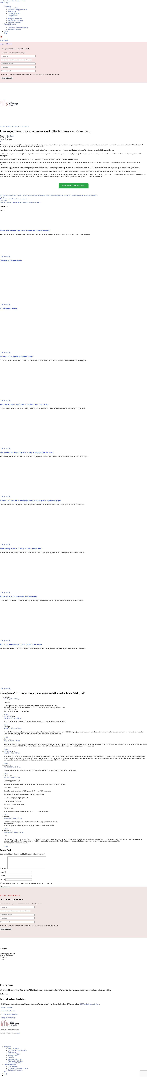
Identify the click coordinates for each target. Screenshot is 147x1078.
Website (2, 879)
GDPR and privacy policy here (89, 1004)
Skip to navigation (6, 1)
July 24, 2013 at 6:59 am (12, 777)
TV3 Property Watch (8, 308)
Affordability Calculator (15, 20)
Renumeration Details (8, 1011)
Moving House (13, 15)
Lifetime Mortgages (14, 13)
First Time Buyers (13, 8)
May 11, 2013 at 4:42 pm (12, 741)
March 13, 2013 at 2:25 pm (12, 728)
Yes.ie (18, 1033)
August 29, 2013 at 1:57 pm (13, 818)
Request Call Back (6, 44)
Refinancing (12, 11)
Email (2, 876)
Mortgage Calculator (14, 22)
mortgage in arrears (28, 195)
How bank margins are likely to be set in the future (21, 644)
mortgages (25, 126)
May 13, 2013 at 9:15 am (12, 753)
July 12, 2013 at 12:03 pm (12, 767)
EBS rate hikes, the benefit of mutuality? (16, 356)
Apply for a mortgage (73, 186)
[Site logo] (4, 3)
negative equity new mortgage (69, 195)
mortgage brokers (5, 126)
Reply (6, 714)
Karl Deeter (10, 136)
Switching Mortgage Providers (17, 10)
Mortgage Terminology (8, 1017)
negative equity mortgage (52, 195)
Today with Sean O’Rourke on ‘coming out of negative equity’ (25, 230)
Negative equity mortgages (11, 260)
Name (2, 872)
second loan (83, 195)
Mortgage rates (16, 126)
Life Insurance (12, 26)
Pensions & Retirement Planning (18, 28)
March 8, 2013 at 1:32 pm (12, 699)
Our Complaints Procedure (9, 1014)
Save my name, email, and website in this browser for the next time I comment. (27, 883)
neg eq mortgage (39, 195)
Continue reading (5, 256)
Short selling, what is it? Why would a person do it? (21, 548)
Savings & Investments (15, 29)
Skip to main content (18, 1)
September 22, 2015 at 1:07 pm (14, 832)
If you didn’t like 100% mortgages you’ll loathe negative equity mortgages (30, 500)
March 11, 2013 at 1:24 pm (12, 718)
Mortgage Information (15, 19)
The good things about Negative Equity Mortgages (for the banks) (27, 452)
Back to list (3, 200)
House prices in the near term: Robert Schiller (18, 596)
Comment (3, 868)
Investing (11, 17)
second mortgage (92, 195)
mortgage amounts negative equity (11, 195)
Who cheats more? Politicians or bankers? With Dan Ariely (24, 404)
